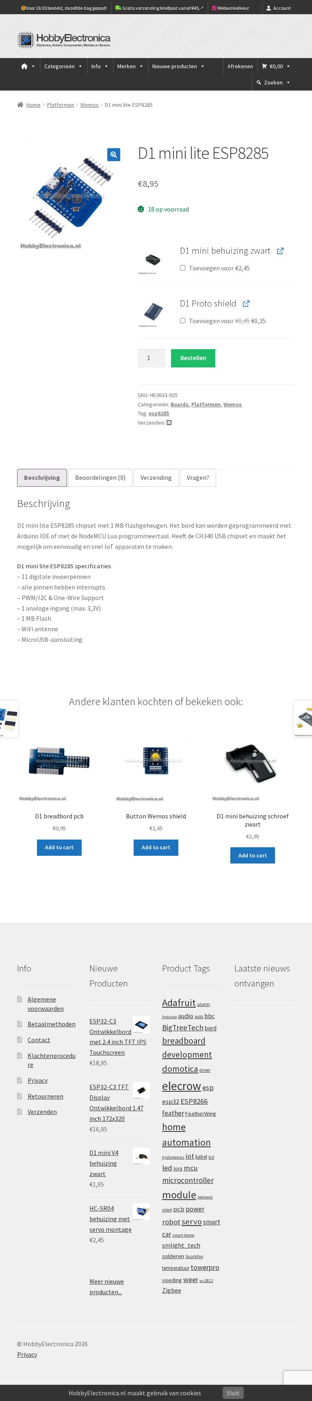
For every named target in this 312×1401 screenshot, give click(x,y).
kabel (201, 1156)
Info (96, 66)
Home (33, 104)
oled (167, 1210)
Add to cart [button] (59, 847)
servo (192, 1221)
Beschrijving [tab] (42, 477)
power (195, 1209)
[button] (113, 154)
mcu (191, 1167)
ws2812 (206, 1280)
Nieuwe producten (174, 66)
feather (173, 1113)
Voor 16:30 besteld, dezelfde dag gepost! (66, 8)
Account (282, 8)
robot (171, 1221)
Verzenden (42, 1111)
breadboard (184, 1040)
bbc (209, 1016)
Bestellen (193, 358)
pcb (178, 1209)
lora (177, 1168)
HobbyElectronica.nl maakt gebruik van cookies (135, 1393)
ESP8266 (194, 1101)
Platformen (60, 104)
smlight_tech (181, 1245)
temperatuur (175, 1268)
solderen (173, 1256)
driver (204, 1070)
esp (208, 1087)
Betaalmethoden (52, 1024)
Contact (39, 1040)
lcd (211, 1157)
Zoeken (273, 82)
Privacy (38, 1080)
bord (211, 1028)
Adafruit (179, 1002)
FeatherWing (200, 1113)
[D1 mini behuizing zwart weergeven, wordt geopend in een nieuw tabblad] (279, 251)
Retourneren (45, 1096)
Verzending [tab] (156, 477)
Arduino (169, 1016)
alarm (203, 1004)
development (187, 1054)
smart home (183, 1235)
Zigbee (171, 1290)
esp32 (170, 1101)
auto (199, 1016)
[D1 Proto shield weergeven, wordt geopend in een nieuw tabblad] (245, 303)
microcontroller (188, 1180)
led (167, 1167)
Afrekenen (240, 66)
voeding (172, 1280)
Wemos (89, 104)
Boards (179, 404)
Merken (126, 66)
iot (190, 1156)
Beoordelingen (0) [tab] (100, 477)
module (179, 1194)
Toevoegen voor (219, 268)
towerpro (205, 1267)
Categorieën (59, 66)
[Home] (28, 66)
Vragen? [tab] (198, 477)
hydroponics (173, 1157)
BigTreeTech (183, 1027)
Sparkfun (194, 1256)
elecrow (181, 1085)
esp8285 (159, 413)
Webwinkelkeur (233, 8)
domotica (180, 1068)
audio (185, 1016)
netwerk (205, 1197)
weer (190, 1279)
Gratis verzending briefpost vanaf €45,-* (162, 8)
